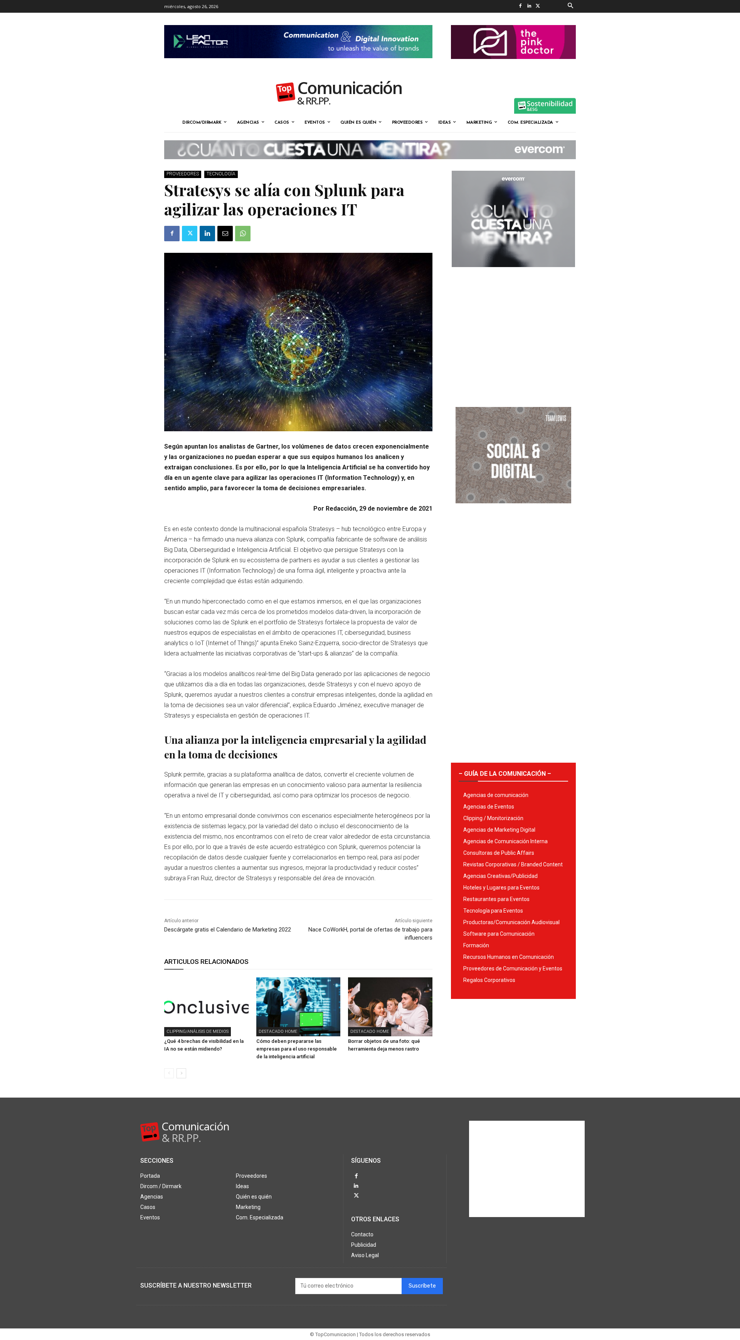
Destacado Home (278, 1031)
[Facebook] (520, 6)
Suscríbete (422, 1286)
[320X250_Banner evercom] (513, 273)
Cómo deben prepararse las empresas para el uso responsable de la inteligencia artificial (296, 1048)
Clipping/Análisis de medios (197, 1031)
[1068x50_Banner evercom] (370, 165)
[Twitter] (537, 6)
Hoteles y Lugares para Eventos (501, 887)
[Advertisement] (513, 334)
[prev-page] (169, 1073)
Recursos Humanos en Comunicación (508, 957)
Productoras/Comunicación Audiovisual (511, 922)
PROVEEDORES (182, 174)
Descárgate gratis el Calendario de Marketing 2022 (227, 929)
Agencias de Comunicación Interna (505, 841)
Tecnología (221, 174)
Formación (476, 945)
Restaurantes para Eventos (496, 899)
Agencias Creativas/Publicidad (500, 876)
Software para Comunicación (499, 934)
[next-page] (181, 1073)
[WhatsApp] (243, 233)
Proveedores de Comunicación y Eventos (512, 968)
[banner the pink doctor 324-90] (513, 65)
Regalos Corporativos (489, 980)
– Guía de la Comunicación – (505, 773)
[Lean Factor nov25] (298, 64)
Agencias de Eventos (488, 807)
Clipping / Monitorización (493, 818)
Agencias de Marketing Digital (499, 830)
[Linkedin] (529, 6)
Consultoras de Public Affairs (498, 853)
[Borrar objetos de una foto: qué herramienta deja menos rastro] (390, 1006)
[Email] (225, 233)
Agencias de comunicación (495, 795)
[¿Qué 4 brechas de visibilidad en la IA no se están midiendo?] (206, 1006)
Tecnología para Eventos (493, 911)
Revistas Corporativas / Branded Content (513, 864)
